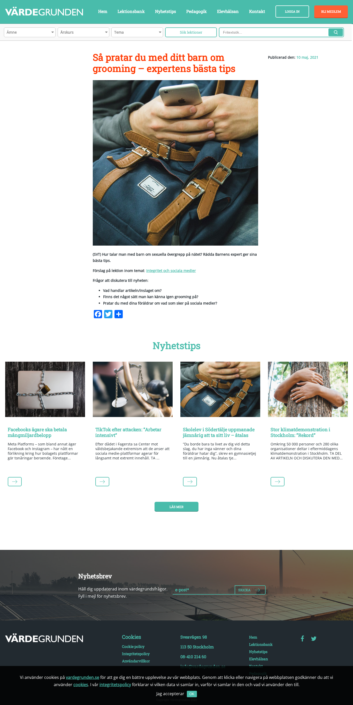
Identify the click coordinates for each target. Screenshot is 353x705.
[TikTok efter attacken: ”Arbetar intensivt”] (133, 390)
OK (191, 694)
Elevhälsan (228, 11)
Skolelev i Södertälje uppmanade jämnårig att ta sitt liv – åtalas (219, 432)
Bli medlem (331, 11)
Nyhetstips (165, 11)
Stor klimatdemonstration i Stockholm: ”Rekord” (300, 432)
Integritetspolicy (136, 653)
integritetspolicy (115, 684)
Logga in (292, 11)
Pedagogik (196, 11)
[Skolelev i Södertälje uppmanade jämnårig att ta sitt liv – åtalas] (220, 390)
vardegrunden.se (82, 677)
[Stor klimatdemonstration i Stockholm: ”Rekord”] (308, 390)
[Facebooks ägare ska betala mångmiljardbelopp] (45, 390)
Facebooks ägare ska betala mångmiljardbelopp (37, 432)
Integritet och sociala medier (171, 270)
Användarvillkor (136, 660)
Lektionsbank (131, 11)
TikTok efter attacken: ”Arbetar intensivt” (128, 432)
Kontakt (257, 11)
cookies (80, 684)
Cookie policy (133, 646)
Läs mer (176, 507)
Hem (102, 11)
